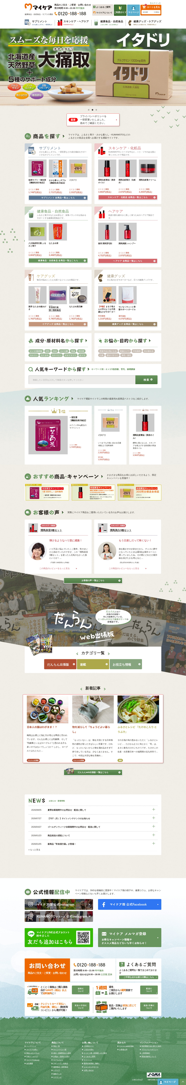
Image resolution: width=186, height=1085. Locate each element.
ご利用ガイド (89, 1046)
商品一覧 (56, 1046)
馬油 (73, 351)
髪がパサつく (112, 355)
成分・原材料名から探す (62, 1053)
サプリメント (58, 198)
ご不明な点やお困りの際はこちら (139, 977)
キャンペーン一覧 (59, 1049)
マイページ (88, 1060)
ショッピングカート (91, 1067)
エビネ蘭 (64, 351)
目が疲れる (148, 351)
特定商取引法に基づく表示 (151, 1046)
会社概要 (29, 1063)
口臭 (101, 355)
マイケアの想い (32, 1049)
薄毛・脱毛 (126, 355)
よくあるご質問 (89, 1056)
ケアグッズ (58, 324)
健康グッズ (128, 324)
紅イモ (82, 355)
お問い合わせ (89, 1070)
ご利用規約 (146, 1053)
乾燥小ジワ (125, 351)
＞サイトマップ (137, 1079)
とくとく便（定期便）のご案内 (95, 1053)
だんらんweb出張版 (93, 772)
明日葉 (81, 351)
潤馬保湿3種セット (51, 530)
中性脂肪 (137, 351)
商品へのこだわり (32, 1053)
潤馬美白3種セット (121, 530)
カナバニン (56, 355)
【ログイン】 (155, 3)
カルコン (33, 355)
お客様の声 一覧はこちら (93, 580)
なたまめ (44, 355)
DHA (55, 351)
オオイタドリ (70, 355)
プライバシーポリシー (150, 1049)
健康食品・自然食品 (58, 260)
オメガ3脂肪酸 (36, 351)
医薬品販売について (149, 1056)
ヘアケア (127, 261)
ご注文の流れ (89, 1049)
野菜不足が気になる (108, 351)
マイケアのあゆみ (32, 1060)
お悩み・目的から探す (61, 1056)
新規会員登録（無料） (92, 1063)
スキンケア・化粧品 (128, 197)
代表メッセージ (32, 1056)
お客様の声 (123, 1049)
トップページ (31, 1046)
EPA (47, 351)
